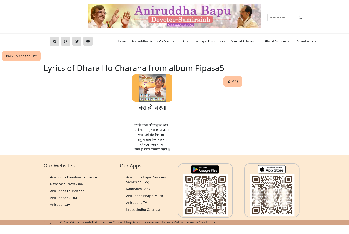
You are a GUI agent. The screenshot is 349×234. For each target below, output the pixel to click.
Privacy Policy (172, 222)
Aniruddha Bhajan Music (145, 196)
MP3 (234, 81)
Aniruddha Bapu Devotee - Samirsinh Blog (146, 179)
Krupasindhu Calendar (143, 209)
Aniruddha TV (136, 202)
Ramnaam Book (138, 189)
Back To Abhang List (21, 56)
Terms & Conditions (200, 222)
